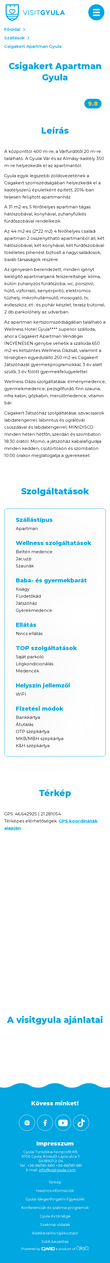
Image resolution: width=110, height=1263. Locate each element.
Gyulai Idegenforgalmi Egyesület (55, 1199)
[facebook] (45, 1123)
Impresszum (55, 1143)
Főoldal (12, 29)
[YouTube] (63, 1123)
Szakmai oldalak (55, 1224)
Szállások (14, 37)
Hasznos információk (55, 1190)
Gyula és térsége (55, 1216)
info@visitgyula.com (57, 1170)
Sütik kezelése (55, 1241)
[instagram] (27, 1123)
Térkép (55, 1182)
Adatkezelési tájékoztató (55, 1233)
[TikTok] (81, 1123)
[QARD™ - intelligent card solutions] (48, 1249)
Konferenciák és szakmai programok (55, 1207)
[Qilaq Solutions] (82, 1249)
